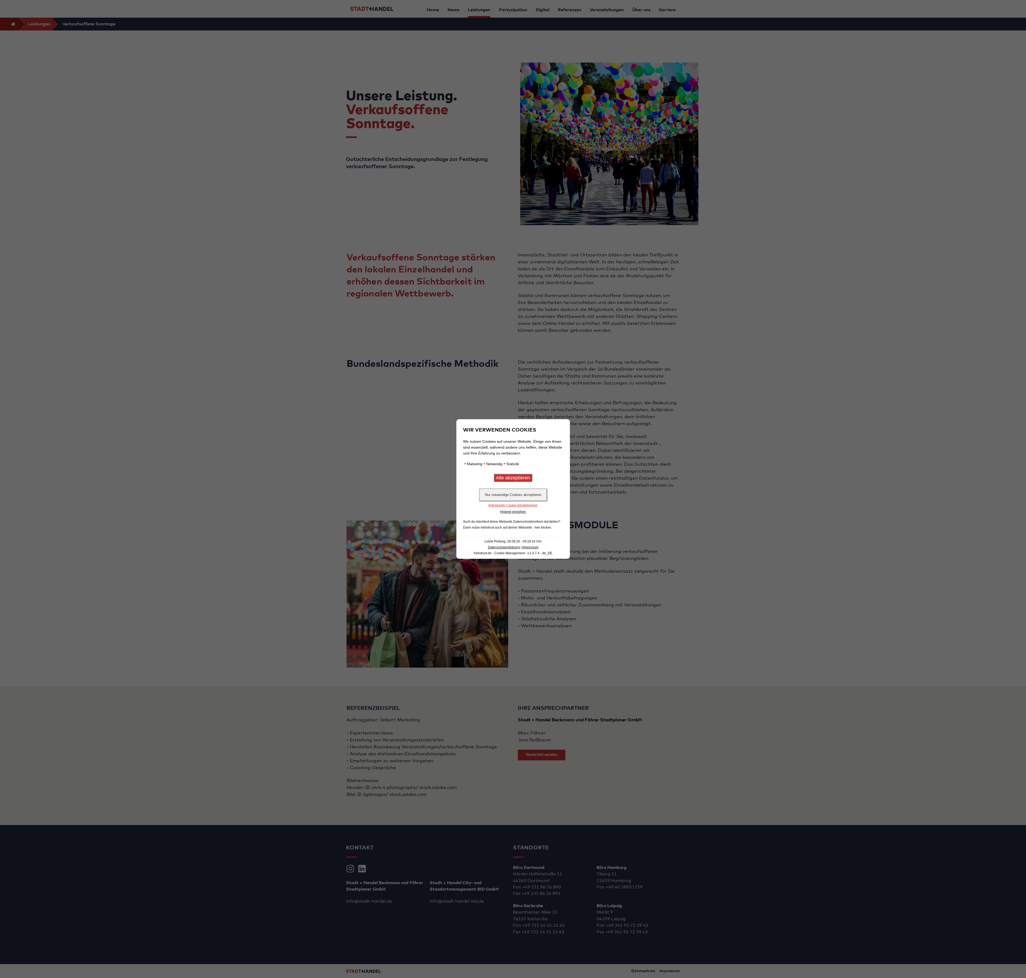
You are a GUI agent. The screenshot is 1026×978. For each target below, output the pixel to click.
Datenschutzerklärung (504, 547)
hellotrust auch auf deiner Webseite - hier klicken (516, 527)
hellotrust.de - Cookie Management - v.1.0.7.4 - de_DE (513, 553)
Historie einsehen (513, 512)
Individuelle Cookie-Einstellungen (513, 505)
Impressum (530, 547)
